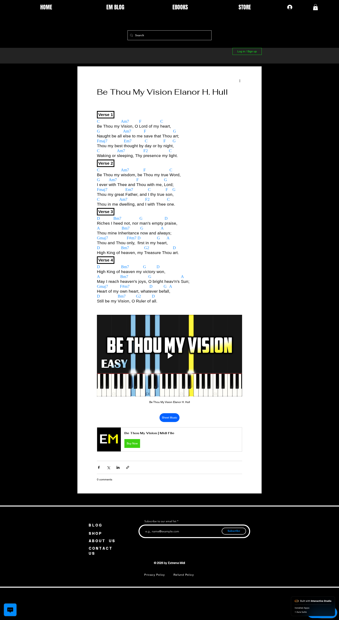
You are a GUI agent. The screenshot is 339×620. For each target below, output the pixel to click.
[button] (315, 7)
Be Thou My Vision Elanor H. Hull (162, 92)
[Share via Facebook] (99, 467)
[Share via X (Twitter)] (108, 467)
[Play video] (169, 355)
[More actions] (239, 80)
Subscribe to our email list (160, 521)
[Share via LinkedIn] (118, 467)
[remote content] (169, 208)
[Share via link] (127, 467)
